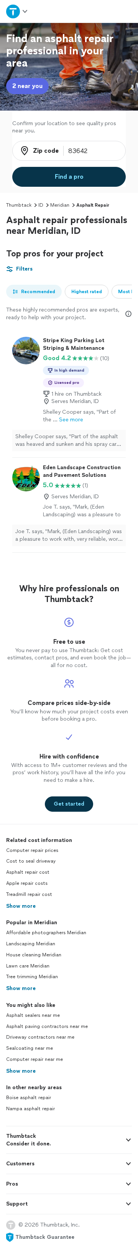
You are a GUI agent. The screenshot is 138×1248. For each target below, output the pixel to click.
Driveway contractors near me (40, 1037)
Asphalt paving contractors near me (47, 1026)
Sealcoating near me (29, 1048)
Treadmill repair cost (29, 894)
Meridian (59, 205)
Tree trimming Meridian (32, 976)
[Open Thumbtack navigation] (16, 11)
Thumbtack (18, 205)
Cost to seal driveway (31, 861)
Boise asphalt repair (28, 1097)
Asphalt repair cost (27, 872)
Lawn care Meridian (27, 966)
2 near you (27, 86)
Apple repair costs (27, 883)
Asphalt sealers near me (33, 1015)
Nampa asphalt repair (30, 1108)
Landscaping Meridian (30, 943)
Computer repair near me (34, 1059)
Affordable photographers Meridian (46, 932)
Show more (21, 906)
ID (40, 205)
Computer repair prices (32, 850)
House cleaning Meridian (33, 955)
